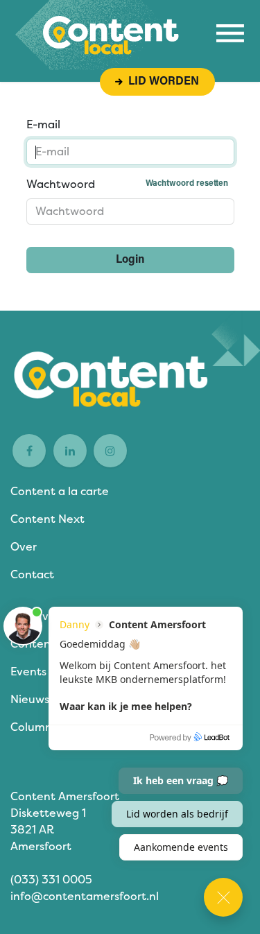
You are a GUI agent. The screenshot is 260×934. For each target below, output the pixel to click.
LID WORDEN (161, 81)
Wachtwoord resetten (187, 184)
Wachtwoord (127, 184)
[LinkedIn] (70, 450)
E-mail (43, 124)
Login (130, 260)
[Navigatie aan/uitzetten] (230, 33)
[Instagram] (110, 450)
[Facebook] (29, 450)
